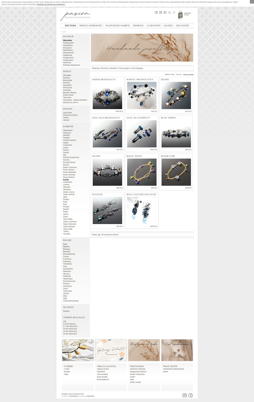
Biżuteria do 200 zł (70, 102)
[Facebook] (155, 12)
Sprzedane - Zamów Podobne (75, 100)
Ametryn (66, 135)
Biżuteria (70, 26)
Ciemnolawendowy (71, 301)
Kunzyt (66, 165)
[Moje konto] (169, 12)
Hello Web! (90, 396)
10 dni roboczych (70, 329)
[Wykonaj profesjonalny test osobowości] (177, 360)
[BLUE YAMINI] (176, 133)
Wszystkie (67, 40)
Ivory (65, 266)
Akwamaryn (68, 130)
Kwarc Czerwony (70, 167)
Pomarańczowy (69, 281)
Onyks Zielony (69, 194)
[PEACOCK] (107, 210)
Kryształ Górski (69, 162)
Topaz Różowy (69, 227)
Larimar (66, 185)
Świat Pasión (170, 366)
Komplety (67, 90)
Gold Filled (67, 113)
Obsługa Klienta (106, 366)
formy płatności (103, 380)
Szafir (65, 217)
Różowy (66, 284)
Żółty (65, 298)
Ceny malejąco (137, 68)
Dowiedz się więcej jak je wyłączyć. (51, 4)
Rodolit (66, 209)
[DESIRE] (176, 95)
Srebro (66, 118)
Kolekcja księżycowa (71, 65)
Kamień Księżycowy (71, 157)
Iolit (64, 155)
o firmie (68, 366)
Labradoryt (67, 182)
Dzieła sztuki (68, 95)
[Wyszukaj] (173, 12)
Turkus (66, 231)
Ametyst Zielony (69, 140)
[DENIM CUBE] (176, 172)
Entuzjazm (67, 48)
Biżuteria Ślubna (69, 93)
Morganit (66, 187)
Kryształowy (68, 269)
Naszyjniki (67, 85)
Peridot (66, 199)
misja (66, 374)
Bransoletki (67, 80)
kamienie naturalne (138, 369)
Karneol (66, 160)
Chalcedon (67, 145)
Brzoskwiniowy (69, 254)
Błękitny (66, 247)
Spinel (65, 214)
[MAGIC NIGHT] (142, 172)
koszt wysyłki (102, 377)
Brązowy (66, 251)
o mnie (66, 369)
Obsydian (67, 190)
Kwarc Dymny (68, 170)
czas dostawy (102, 374)
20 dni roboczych (70, 334)
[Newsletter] (164, 12)
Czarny (66, 256)
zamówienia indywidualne (173, 369)
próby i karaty (135, 382)
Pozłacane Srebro (70, 115)
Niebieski (67, 276)
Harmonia (67, 63)
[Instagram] (160, 12)
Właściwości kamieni (118, 26)
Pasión (64, 31)
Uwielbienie (68, 45)
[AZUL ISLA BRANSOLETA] (107, 133)
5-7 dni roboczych (70, 326)
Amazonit (67, 133)
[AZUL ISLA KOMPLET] (142, 133)
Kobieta (66, 311)
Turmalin (66, 234)
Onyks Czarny (68, 192)
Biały (65, 244)
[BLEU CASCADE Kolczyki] (142, 210)
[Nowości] (77, 360)
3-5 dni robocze (69, 324)
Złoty (65, 296)
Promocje (138, 26)
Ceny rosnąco (123, 68)
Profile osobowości (91, 26)
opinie (165, 372)
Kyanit (66, 180)
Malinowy (67, 271)
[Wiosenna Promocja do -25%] (111, 360)
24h (64, 321)
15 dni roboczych (70, 331)
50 (103, 235)
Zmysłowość (68, 60)
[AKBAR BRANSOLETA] (107, 95)
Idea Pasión (182, 26)
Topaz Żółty (67, 229)
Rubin (65, 212)
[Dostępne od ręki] (144, 360)
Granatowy (67, 264)
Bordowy (66, 249)
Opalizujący (68, 279)
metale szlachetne (137, 374)
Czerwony (67, 259)
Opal (65, 197)
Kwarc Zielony (69, 177)
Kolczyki (66, 83)
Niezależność (68, 53)
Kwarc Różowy (69, 175)
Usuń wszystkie (188, 74)
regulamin (101, 372)
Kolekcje (68, 36)
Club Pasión (153, 26)
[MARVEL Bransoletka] (142, 95)
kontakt (67, 372)
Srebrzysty (67, 286)
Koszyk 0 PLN (187, 14)
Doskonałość (68, 43)
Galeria (168, 26)
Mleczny (66, 274)
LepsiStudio (73, 396)
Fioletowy (67, 261)
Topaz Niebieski (69, 224)
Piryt (65, 204)
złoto (132, 380)
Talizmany (67, 97)
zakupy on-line (103, 369)
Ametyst (66, 138)
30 (99, 235)
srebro (132, 377)
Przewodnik (137, 366)
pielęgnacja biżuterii (138, 372)
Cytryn (65, 148)
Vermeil (66, 120)
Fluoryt (66, 150)
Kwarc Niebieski (69, 172)
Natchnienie (68, 50)
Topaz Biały (67, 219)
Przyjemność (68, 58)
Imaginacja (67, 55)
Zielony (66, 293)
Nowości (66, 78)
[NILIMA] (107, 172)
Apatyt (65, 143)
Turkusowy (67, 291)
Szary (65, 288)
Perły (65, 202)
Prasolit (66, 207)
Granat (66, 153)
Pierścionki (67, 88)
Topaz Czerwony (70, 222)
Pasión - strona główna (75, 17)
